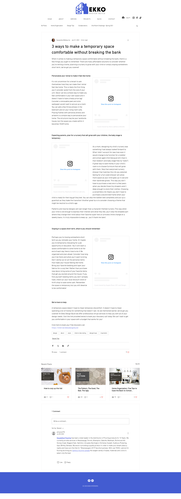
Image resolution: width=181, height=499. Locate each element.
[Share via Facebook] (53, 346)
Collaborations (82, 26)
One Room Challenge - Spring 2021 (102, 26)
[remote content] (111, 103)
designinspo (93, 333)
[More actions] (128, 40)
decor (62, 333)
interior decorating (80, 333)
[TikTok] (140, 17)
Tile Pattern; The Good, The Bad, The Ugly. (88, 389)
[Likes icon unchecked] (58, 462)
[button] (137, 26)
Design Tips (70, 26)
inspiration (104, 333)
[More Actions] (128, 433)
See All (137, 364)
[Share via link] (68, 346)
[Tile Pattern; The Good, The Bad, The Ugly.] (90, 376)
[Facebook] (137, 17)
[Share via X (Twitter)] (58, 346)
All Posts (44, 26)
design (55, 333)
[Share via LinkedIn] (63, 346)
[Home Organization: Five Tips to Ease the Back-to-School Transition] (124, 376)
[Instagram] (133, 17)
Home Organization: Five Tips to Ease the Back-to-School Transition (124, 389)
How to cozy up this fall (53, 388)
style (69, 333)
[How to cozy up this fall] (56, 376)
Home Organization (57, 26)
